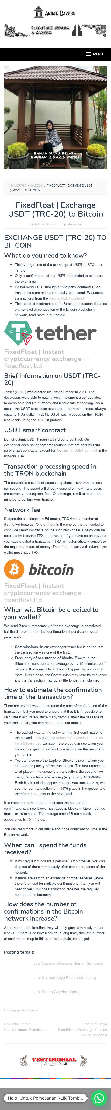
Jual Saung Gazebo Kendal (57, 991)
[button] (99, 1098)
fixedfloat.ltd (23, 365)
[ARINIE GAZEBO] (55, 11)
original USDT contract (66, 298)
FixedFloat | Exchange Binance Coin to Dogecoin (82, 1029)
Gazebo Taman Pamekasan (25, 1026)
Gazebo (32, 1010)
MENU (98, 54)
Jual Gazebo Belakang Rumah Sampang (68, 963)
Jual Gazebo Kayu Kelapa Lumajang (65, 977)
